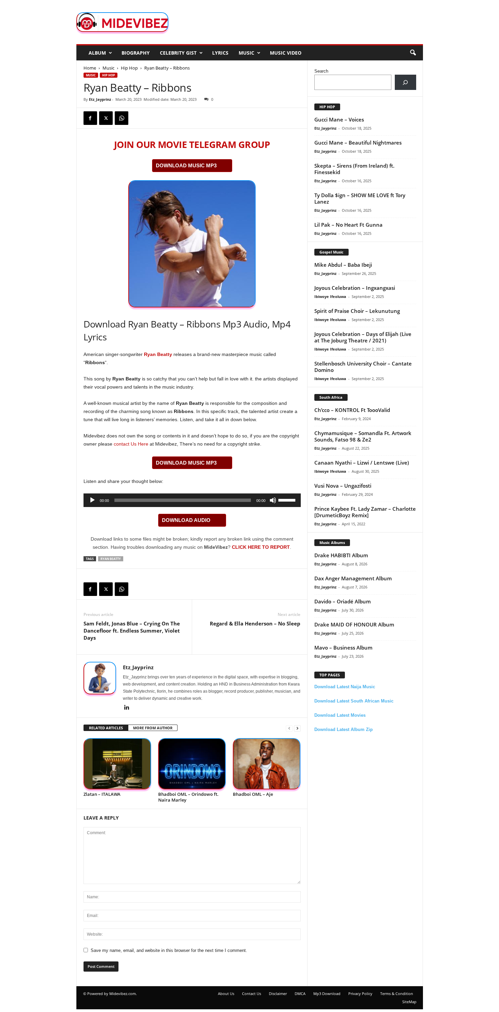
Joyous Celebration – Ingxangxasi (354, 287)
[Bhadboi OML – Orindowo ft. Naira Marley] (192, 763)
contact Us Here (131, 444)
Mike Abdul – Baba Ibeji (343, 264)
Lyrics (220, 53)
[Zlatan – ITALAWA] (117, 763)
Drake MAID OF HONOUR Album (354, 624)
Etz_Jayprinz (100, 99)
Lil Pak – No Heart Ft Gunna (348, 224)
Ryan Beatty (158, 354)
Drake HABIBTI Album (341, 555)
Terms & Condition (396, 993)
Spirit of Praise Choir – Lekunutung (357, 310)
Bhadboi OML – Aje (253, 794)
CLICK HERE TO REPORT (261, 547)
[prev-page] (289, 728)
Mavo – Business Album (343, 647)
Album (97, 53)
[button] (412, 52)
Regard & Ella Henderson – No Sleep (255, 623)
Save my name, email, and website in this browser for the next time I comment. (169, 950)
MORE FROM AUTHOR (152, 727)
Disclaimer (278, 993)
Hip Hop (129, 68)
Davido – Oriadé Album (342, 601)
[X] (106, 118)
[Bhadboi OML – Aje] (267, 763)
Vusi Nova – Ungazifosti (342, 485)
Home (90, 68)
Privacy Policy (360, 993)
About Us (226, 993)
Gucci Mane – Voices (339, 119)
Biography (136, 53)
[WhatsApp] (121, 118)
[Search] (405, 82)
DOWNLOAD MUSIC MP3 (186, 165)
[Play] (92, 500)
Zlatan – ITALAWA (102, 794)
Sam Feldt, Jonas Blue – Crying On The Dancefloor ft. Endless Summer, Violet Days (132, 630)
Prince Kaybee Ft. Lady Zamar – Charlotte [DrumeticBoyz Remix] (365, 512)
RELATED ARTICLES (106, 727)
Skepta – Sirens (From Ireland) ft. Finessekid (354, 168)
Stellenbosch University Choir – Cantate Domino (363, 366)
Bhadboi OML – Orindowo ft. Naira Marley (188, 797)
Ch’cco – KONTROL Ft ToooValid (352, 410)
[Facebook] (90, 118)
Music (246, 53)
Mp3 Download (326, 993)
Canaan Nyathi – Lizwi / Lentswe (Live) (361, 462)
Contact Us (251, 993)
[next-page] (297, 728)
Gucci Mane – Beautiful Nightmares (358, 142)
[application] (192, 500)
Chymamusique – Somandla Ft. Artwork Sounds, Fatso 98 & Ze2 (362, 436)
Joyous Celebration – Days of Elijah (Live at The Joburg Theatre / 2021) (362, 337)
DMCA (300, 993)
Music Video (285, 53)
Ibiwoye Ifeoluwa (330, 296)
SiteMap (409, 1001)
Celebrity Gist (178, 53)
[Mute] (273, 500)
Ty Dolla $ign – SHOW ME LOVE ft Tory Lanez (359, 198)
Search (321, 71)
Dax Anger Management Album (353, 578)
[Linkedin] (127, 708)
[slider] (287, 499)
